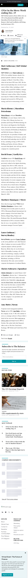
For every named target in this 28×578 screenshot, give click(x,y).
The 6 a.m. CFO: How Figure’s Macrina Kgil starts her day (15, 450)
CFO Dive (16, 543)
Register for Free (7, 574)
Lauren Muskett (9, 30)
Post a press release (12, 499)
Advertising (17, 523)
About (3, 522)
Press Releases (5, 536)
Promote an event (18, 534)
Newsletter (4, 529)
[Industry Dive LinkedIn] (2, 512)
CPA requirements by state (13, 413)
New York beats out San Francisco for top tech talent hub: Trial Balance (14, 435)
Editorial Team (5, 524)
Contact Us (4, 526)
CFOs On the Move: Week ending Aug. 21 (14, 428)
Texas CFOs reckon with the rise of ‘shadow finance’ (15, 442)
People (10, 338)
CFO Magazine (5, 538)
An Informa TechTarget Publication (14, 1)
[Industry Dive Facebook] (5, 512)
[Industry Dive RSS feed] (12, 512)
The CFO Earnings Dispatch (13, 389)
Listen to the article (11, 60)
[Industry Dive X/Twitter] (9, 512)
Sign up (20, 5)
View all (4, 499)
